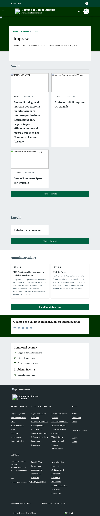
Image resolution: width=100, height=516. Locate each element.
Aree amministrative (18, 418)
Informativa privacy (59, 485)
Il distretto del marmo (27, 230)
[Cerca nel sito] (86, 11)
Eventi (74, 442)
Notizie (74, 414)
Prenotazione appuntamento (36, 468)
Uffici (13, 422)
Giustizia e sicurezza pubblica (59, 416)
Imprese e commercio (59, 422)
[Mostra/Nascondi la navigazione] (2, 11)
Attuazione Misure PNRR (21, 503)
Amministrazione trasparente (58, 464)
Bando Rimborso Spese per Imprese (28, 180)
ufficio (17, 267)
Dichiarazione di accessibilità (57, 472)
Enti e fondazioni (17, 425)
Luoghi (74, 438)
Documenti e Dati (17, 441)
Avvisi (74, 422)
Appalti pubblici (37, 425)
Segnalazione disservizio (36, 476)
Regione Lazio (16, 3)
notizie (17, 173)
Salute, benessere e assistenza (58, 431)
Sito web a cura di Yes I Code (24, 513)
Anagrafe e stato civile (39, 422)
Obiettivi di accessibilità (56, 480)
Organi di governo (18, 414)
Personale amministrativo (16, 435)
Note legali (55, 489)
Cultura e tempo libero (39, 437)
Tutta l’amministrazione (50, 307)
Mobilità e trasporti (58, 425)
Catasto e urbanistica (39, 433)
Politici (13, 429)
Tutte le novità (50, 194)
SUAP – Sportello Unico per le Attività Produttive (28, 274)
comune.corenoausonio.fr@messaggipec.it (27, 482)
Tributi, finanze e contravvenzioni (58, 439)
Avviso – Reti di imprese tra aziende (69, 104)
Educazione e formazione (36, 443)
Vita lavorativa (57, 449)
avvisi (16, 97)
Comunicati (76, 418)
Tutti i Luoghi (50, 241)
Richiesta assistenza (38, 482)
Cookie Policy (56, 493)
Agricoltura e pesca (38, 414)
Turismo (54, 445)
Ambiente (35, 418)
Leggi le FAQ (36, 462)
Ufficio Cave (59, 272)
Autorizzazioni (36, 429)
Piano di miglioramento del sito (54, 503)
